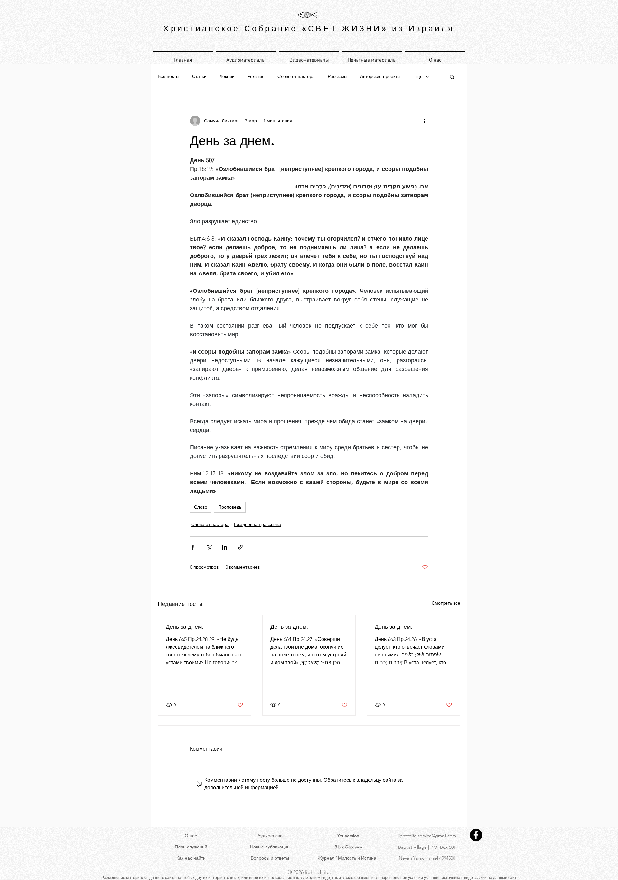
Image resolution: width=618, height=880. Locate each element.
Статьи (199, 76)
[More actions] (424, 121)
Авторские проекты (380, 76)
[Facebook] (476, 835)
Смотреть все (446, 603)
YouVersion (348, 835)
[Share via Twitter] (209, 547)
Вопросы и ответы (270, 858)
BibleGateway (348, 847)
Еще (418, 76)
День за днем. (184, 626)
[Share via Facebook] (193, 547)
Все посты (168, 76)
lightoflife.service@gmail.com (427, 835)
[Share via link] (240, 547)
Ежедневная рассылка (257, 524)
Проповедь (229, 507)
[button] (452, 76)
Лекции (227, 76)
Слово (200, 507)
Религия (256, 76)
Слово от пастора (296, 76)
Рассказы (337, 76)
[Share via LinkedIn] (224, 547)
